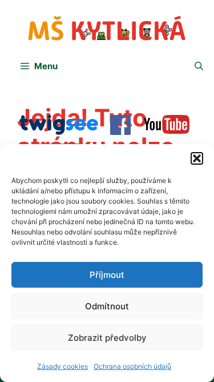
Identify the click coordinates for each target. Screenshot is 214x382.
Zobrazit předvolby (107, 337)
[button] (197, 158)
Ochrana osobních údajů (132, 366)
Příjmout (107, 274)
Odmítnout (107, 306)
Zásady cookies (62, 366)
